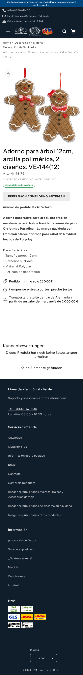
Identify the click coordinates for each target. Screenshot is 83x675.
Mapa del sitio (17, 446)
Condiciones (16, 576)
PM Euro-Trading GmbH (46, 670)
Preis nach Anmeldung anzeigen (36, 196)
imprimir (14, 585)
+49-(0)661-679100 (22, 409)
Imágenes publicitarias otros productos (35, 515)
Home (7, 42)
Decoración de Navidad (18, 47)
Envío (12, 464)
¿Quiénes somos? (20, 558)
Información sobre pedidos (26, 455)
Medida (13, 567)
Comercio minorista (21, 483)
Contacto (14, 474)
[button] (8, 31)
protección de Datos (22, 540)
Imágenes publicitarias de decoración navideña (40, 506)
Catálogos (15, 437)
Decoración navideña (29, 42)
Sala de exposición (21, 549)
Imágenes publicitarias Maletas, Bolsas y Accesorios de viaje (35, 494)
